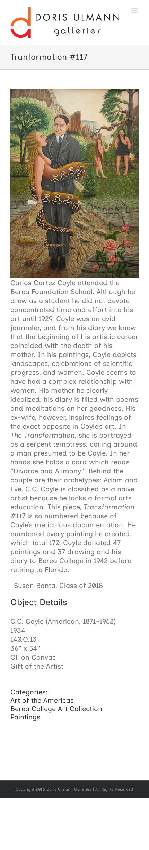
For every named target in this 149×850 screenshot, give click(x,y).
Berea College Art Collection (56, 708)
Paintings (25, 717)
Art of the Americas (42, 700)
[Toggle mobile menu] (135, 10)
